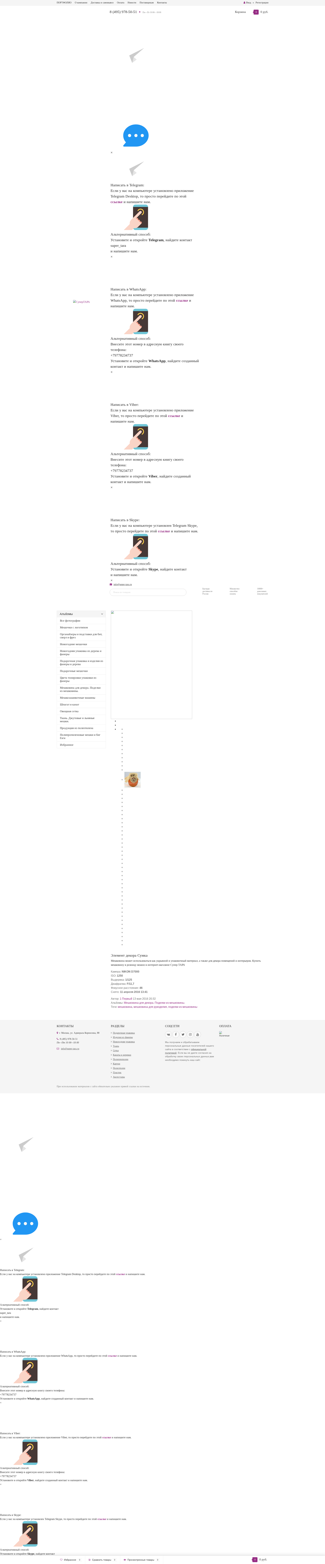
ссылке (117, 202)
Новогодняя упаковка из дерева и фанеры (80, 652)
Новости (132, 2)
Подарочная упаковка (124, 1033)
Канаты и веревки (122, 1055)
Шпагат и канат (69, 704)
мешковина (125, 1006)
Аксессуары (119, 1077)
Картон (116, 1063)
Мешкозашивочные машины (77, 697)
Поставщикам (147, 2)
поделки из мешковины (182, 1006)
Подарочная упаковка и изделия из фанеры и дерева (81, 662)
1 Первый (126, 998)
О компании (81, 2)
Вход (248, 2)
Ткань (116, 1046)
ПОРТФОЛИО (64, 2)
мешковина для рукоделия (150, 1006)
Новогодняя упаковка (124, 1041)
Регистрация (262, 2)
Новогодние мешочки (73, 644)
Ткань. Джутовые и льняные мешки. (77, 719)
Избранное (66, 744)
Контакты (162, 2)
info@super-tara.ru (123, 584)
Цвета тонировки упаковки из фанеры (78, 679)
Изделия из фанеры (123, 1037)
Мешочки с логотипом (74, 627)
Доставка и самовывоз (102, 2)
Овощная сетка (69, 711)
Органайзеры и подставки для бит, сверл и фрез (81, 636)
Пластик (117, 1072)
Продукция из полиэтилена (76, 728)
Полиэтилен (119, 1068)
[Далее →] (151, 664)
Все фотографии (70, 620)
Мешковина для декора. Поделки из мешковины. (80, 689)
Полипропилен (120, 1059)
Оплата (120, 2)
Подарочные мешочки (74, 671)
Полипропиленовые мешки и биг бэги (80, 736)
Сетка (116, 1050)
